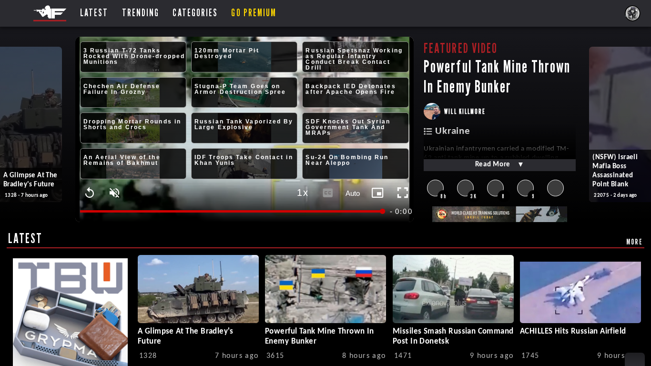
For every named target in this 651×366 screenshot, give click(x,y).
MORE (634, 241)
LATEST (25, 238)
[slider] (232, 211)
